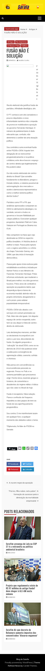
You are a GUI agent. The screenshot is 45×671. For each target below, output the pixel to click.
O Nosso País (13, 45)
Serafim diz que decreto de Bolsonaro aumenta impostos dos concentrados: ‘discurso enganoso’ (21, 632)
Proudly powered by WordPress (19, 662)
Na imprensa (21, 42)
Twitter (28, 464)
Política (24, 45)
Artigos (10, 42)
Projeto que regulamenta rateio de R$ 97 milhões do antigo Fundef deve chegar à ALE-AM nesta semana (22, 589)
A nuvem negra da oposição (21, 483)
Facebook (13, 464)
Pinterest (14, 469)
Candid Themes (30, 665)
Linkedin (28, 469)
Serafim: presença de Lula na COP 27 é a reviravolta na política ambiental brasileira (21, 546)
